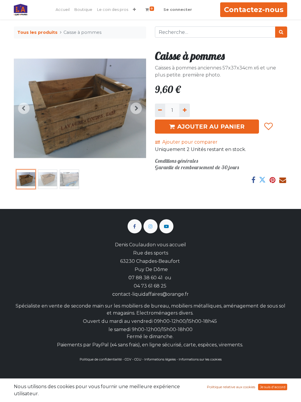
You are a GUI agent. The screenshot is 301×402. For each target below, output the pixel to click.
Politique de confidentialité (101, 359)
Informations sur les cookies (200, 359)
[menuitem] (62, 9)
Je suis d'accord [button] (272, 387)
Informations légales (160, 359)
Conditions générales (176, 160)
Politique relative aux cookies (231, 387)
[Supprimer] (160, 110)
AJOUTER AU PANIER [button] (211, 126)
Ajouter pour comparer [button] (190, 142)
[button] (134, 9)
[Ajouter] (184, 110)
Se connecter (177, 9)
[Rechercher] (281, 32)
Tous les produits (37, 32)
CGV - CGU (133, 359)
